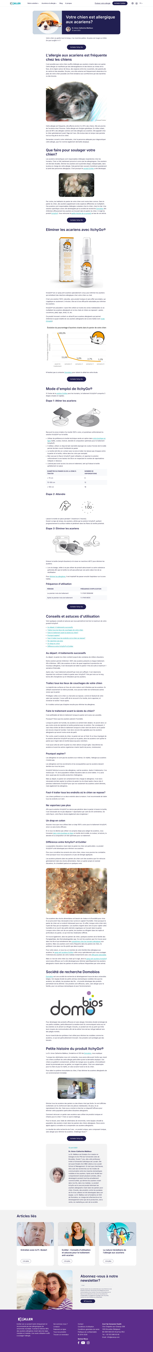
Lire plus (26, 1261)
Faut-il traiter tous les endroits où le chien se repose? (66, 638)
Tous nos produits (59, 1332)
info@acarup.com (113, 1337)
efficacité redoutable (99, 955)
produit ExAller (89, 168)
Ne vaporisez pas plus (55, 641)
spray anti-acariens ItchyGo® (96, 959)
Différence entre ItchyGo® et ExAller (60, 646)
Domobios (99, 208)
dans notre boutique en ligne (63, 833)
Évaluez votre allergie (102, 3)
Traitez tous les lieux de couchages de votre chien (65, 630)
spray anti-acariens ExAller (63, 952)
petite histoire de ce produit (81, 213)
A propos (68, 3)
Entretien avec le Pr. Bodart (34, 1250)
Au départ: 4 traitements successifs (60, 627)
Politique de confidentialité (87, 1332)
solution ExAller (61, 393)
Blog (61, 3)
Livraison (56, 1327)
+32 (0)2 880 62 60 (112, 1334)
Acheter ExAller (119, 3)
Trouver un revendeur (61, 1334)
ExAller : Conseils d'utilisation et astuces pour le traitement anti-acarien (76, 1252)
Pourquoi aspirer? (53, 635)
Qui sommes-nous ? (60, 1324)
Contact (80, 1324)
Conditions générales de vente (88, 1329)
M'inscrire (88, 1301)
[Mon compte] (133, 3)
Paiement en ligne (59, 1329)
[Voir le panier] (137, 3)
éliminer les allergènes (57, 576)
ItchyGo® (54, 213)
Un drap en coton (53, 643)
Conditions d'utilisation (86, 1327)
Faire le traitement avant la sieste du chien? (62, 633)
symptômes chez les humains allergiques (86, 941)
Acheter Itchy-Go (76, 47)
